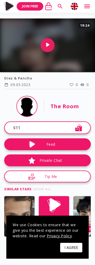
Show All (42, 189)
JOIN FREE (30, 6)
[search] (60, 6)
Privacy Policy (59, 235)
